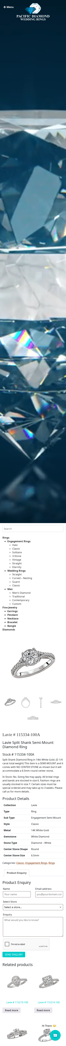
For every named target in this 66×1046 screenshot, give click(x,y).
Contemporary (20, 600)
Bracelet (12, 622)
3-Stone (16, 556)
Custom (16, 604)
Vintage (16, 559)
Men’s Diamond (21, 592)
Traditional (18, 596)
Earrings (12, 611)
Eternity (16, 567)
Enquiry (7, 914)
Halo (15, 545)
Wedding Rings (16, 570)
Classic (16, 548)
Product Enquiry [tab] (17, 873)
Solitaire (17, 552)
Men (10, 589)
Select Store (10, 901)
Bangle (11, 626)
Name (6, 888)
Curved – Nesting (22, 578)
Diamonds (8, 629)
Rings (5, 537)
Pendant (12, 615)
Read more (11, 1010)
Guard (16, 581)
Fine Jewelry (9, 607)
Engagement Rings (19, 541)
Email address (43, 888)
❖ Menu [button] (8, 7)
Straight (17, 563)
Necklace (12, 618)
